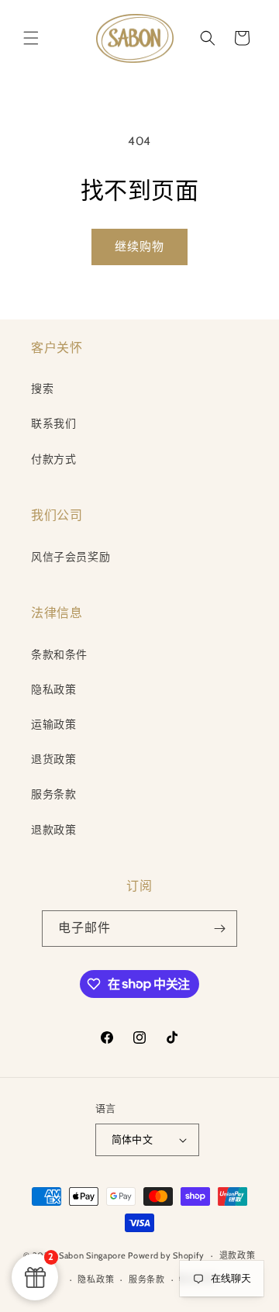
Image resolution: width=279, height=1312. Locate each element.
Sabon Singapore (92, 1255)
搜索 (42, 388)
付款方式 (53, 459)
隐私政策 (53, 689)
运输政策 (53, 724)
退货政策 (53, 759)
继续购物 (139, 247)
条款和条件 (59, 654)
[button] (31, 38)
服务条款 (53, 794)
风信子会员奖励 (70, 557)
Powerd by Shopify (166, 1255)
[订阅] (219, 928)
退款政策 (53, 830)
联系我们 (53, 423)
